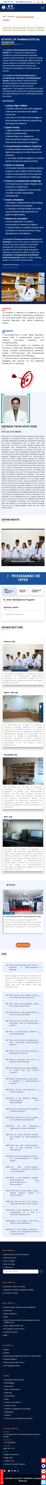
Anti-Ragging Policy (12, 1366)
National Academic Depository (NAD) (18, 1290)
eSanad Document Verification (16, 1254)
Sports (6, 1349)
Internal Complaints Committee (17, 1409)
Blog (7, 1399)
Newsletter (9, 1412)
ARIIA (6, 1317)
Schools (10, 16)
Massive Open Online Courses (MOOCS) (19, 1307)
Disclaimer (9, 1386)
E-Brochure (8, 1267)
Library (6, 1353)
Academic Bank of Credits (14, 1287)
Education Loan (10, 1258)
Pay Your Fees (9, 1264)
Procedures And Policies (14, 1380)
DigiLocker (9, 1458)
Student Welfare (10, 1359)
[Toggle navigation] (42, 7)
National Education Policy (14, 1362)
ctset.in (8, 1415)
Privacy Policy (10, 1405)
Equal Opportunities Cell (13, 1326)
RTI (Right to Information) (14, 1329)
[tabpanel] (23, 608)
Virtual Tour (9, 1461)
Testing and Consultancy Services (19, 1418)
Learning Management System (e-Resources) (22, 1356)
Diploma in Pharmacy (15, 614)
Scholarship (10, 1396)
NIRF (5, 1335)
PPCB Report (9, 1383)
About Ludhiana (10, 1314)
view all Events (23, 945)
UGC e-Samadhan (12, 1389)
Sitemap (8, 1393)
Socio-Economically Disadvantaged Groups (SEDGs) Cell (22, 1321)
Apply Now (2, 1475)
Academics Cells (11, 1293)
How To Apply (9, 1261)
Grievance (8, 1310)
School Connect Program (15, 1464)
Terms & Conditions (13, 1402)
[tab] (8, 591)
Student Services (10, 1332)
